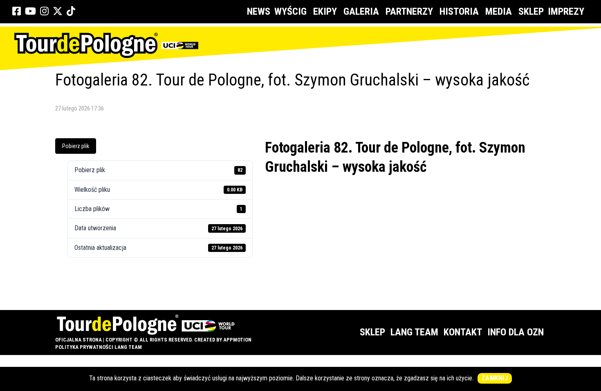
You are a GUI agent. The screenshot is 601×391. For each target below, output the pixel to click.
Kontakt (463, 332)
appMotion (237, 340)
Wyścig (290, 11)
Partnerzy (409, 11)
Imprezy (566, 11)
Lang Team (414, 332)
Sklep (531, 11)
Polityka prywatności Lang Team (98, 347)
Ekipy (325, 11)
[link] (16, 11)
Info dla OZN (515, 332)
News (258, 11)
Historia (459, 11)
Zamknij (495, 378)
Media (498, 11)
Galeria (361, 11)
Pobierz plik (75, 146)
